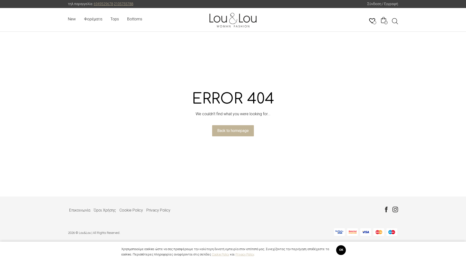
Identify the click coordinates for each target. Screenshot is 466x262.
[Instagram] (395, 209)
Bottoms (134, 19)
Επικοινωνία (79, 210)
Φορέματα (93, 19)
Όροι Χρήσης (105, 210)
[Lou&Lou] (233, 20)
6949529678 (103, 4)
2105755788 (123, 4)
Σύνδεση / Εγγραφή (382, 4)
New (72, 19)
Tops (114, 19)
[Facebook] (386, 209)
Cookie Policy (131, 210)
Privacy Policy (158, 210)
